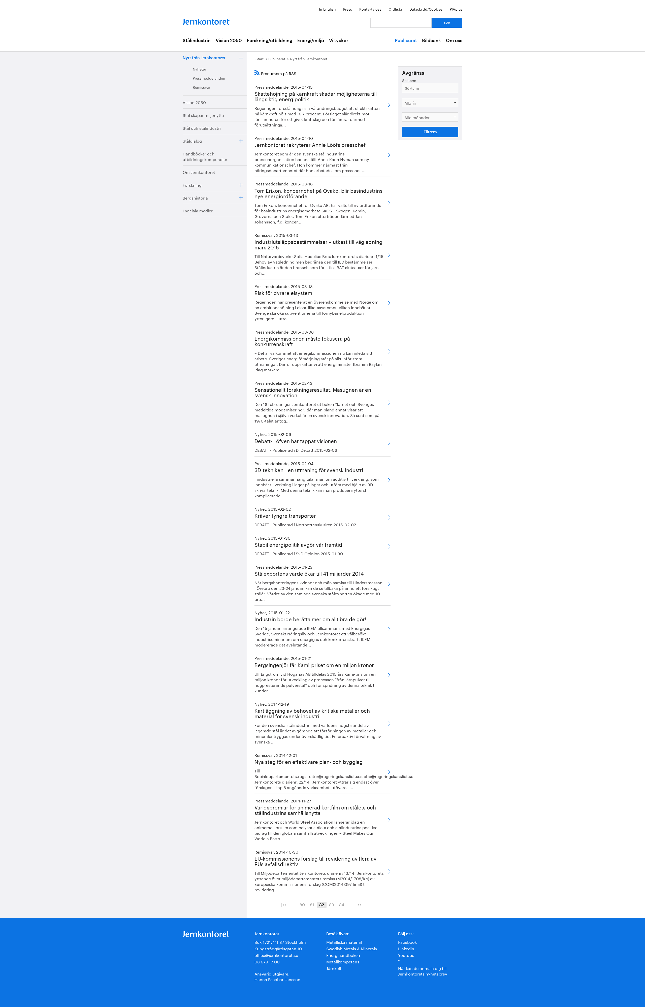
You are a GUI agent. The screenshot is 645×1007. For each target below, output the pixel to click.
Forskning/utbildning (269, 40)
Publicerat (406, 40)
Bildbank (431, 40)
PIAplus (456, 9)
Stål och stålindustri (202, 127)
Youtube (406, 955)
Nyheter (199, 69)
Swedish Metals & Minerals (351, 948)
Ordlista (395, 9)
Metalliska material (344, 941)
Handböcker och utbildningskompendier (205, 156)
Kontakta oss (370, 9)
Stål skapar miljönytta (203, 115)
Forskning (192, 184)
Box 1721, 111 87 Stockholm (280, 941)
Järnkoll (333, 968)
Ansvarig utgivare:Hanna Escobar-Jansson (277, 976)
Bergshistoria (195, 197)
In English (327, 9)
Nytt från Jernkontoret (204, 58)
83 (331, 904)
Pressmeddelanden (209, 78)
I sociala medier (198, 210)
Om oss (454, 40)
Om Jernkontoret (199, 172)
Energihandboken (343, 955)
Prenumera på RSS (278, 73)
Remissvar (201, 87)
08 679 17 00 (267, 961)
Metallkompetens (342, 961)
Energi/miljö (310, 40)
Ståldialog (192, 140)
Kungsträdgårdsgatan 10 (278, 948)
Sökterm (409, 80)
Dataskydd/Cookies (425, 9)
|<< (283, 904)
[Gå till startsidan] (206, 20)
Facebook (407, 941)
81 (312, 904)
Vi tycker (338, 40)
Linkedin (406, 948)
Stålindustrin (197, 40)
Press (347, 9)
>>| (360, 904)
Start (259, 58)
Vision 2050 (229, 40)
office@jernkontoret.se (276, 955)
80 (302, 904)
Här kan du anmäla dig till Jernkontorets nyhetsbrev (422, 971)
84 (341, 904)
